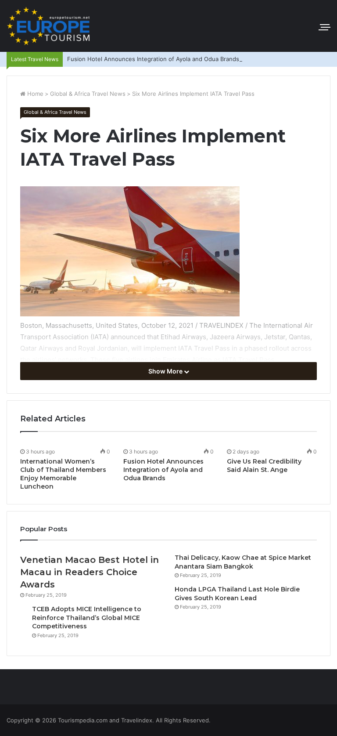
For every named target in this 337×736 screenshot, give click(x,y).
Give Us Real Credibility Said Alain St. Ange (264, 465)
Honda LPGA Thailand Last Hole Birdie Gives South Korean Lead (237, 593)
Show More (166, 371)
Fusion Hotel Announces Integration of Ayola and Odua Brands (153, 58)
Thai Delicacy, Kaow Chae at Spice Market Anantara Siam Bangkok (243, 562)
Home (34, 93)
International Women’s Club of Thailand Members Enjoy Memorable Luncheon (63, 473)
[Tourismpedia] (48, 26)
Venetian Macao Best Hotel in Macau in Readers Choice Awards (89, 572)
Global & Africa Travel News (87, 93)
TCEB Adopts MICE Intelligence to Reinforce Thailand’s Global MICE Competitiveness (86, 617)
